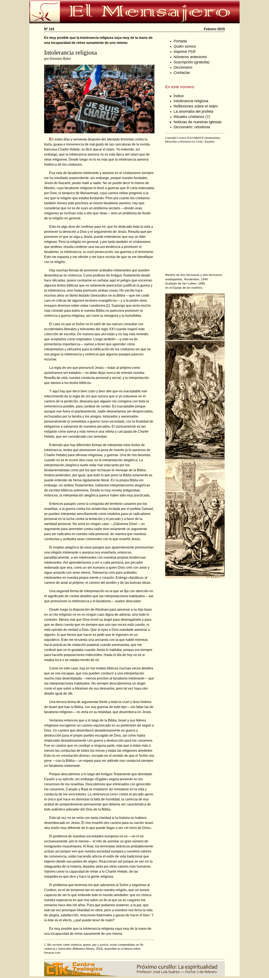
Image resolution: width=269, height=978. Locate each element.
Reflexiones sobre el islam (196, 106)
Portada (180, 41)
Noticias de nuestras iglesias (198, 122)
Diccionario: (192, 127)
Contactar (182, 72)
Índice (179, 96)
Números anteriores (190, 57)
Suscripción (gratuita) (191, 62)
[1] (108, 305)
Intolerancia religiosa (191, 101)
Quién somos (185, 46)
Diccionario (183, 67)
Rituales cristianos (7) (192, 116)
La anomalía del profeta (193, 111)
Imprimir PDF (185, 51)
